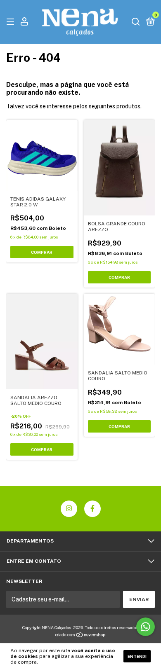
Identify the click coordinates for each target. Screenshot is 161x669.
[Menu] (11, 22)
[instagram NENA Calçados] (69, 509)
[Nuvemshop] (81, 635)
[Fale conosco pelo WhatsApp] (145, 627)
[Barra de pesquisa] (136, 22)
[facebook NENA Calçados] (92, 509)
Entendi (137, 656)
